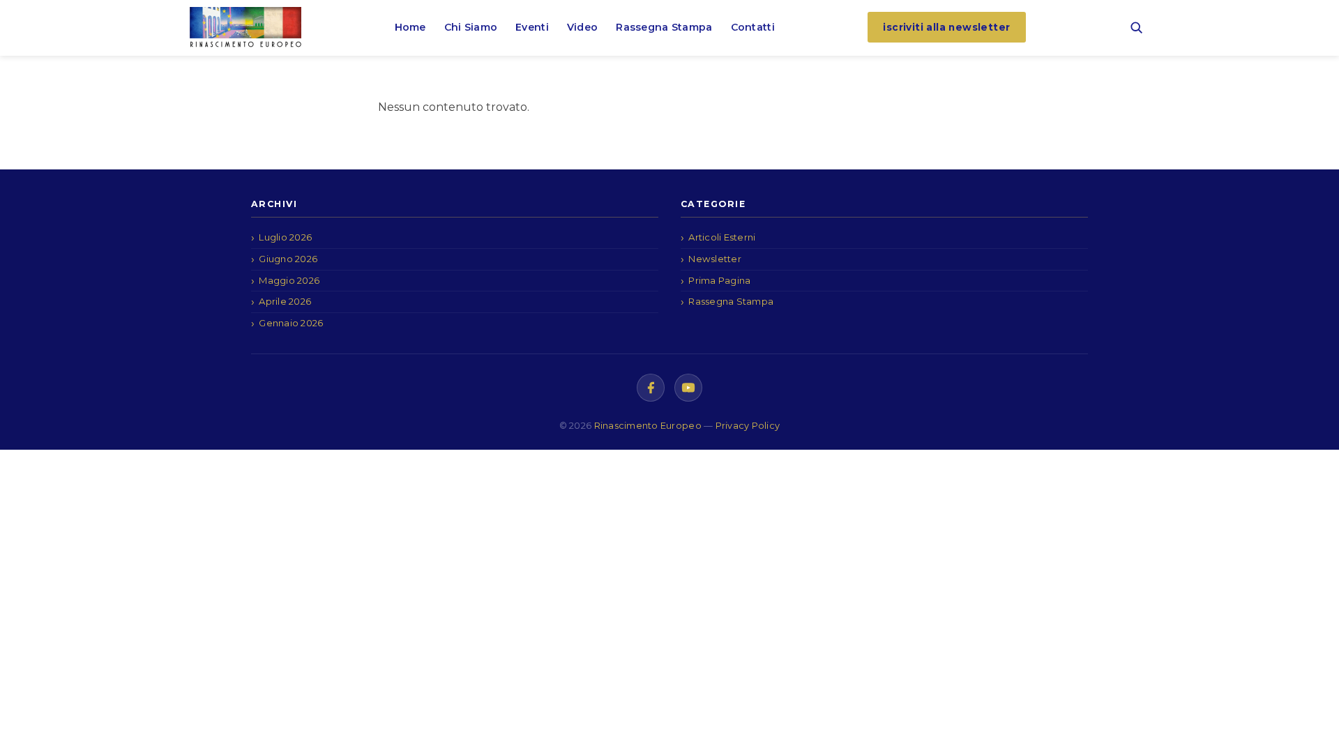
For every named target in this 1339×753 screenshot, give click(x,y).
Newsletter (714, 258)
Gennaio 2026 (291, 322)
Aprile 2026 (285, 301)
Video (582, 27)
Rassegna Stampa (664, 27)
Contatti (753, 27)
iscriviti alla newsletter (946, 27)
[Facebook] (651, 388)
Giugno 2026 (288, 258)
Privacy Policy (748, 425)
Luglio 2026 (285, 237)
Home (410, 27)
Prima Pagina (719, 280)
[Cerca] (1136, 27)
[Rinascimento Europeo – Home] (245, 27)
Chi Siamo (471, 27)
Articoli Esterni (721, 237)
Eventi (532, 27)
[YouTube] (688, 388)
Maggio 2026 (289, 280)
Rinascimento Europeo (649, 425)
